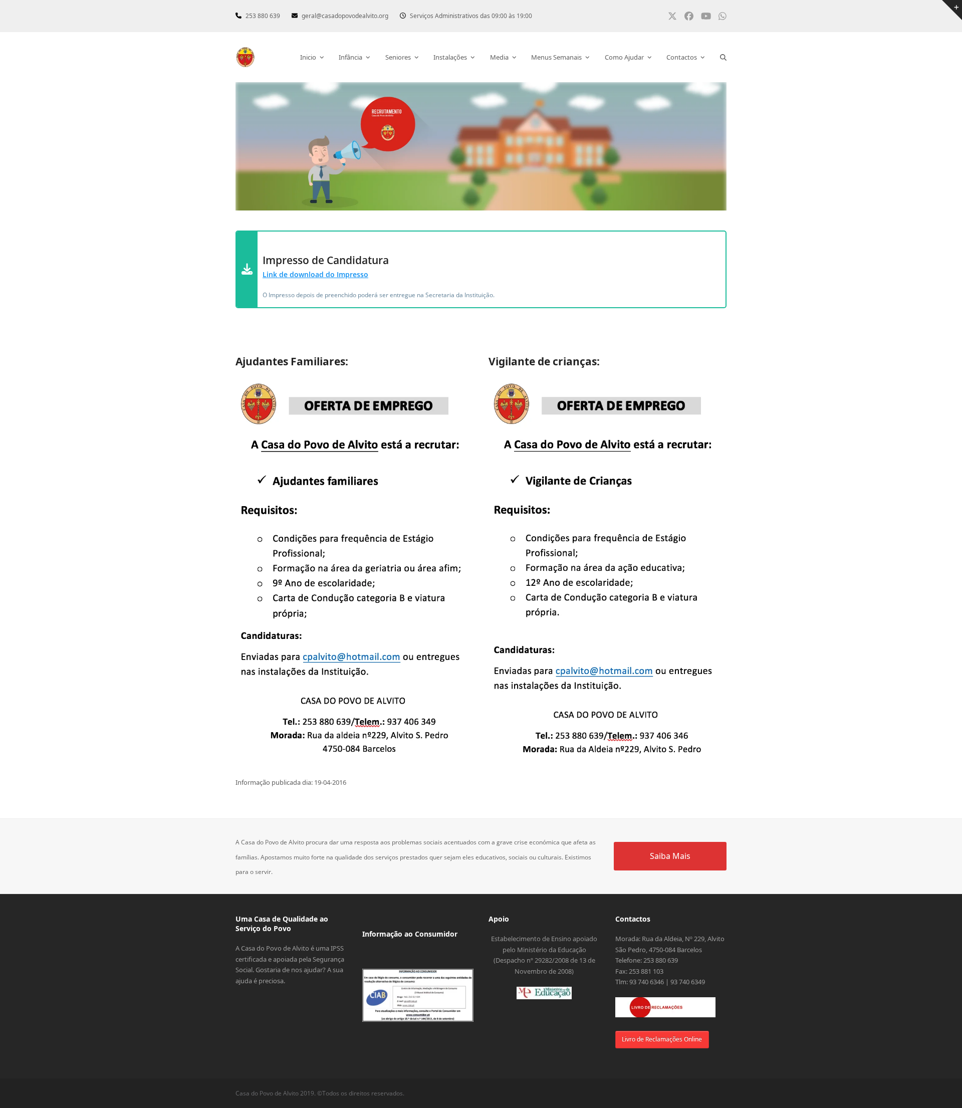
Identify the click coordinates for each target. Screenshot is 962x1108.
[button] (723, 57)
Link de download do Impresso (315, 274)
